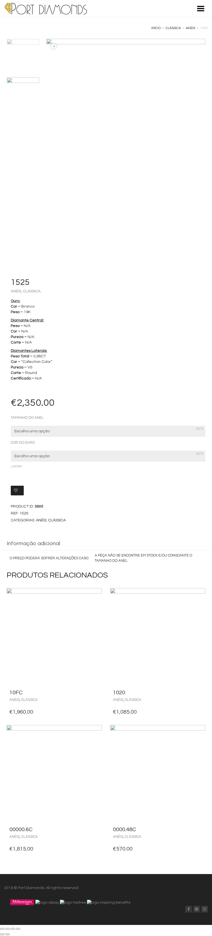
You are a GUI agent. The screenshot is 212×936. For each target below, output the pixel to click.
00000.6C (21, 829)
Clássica (173, 28)
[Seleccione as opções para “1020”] (200, 692)
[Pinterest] (196, 909)
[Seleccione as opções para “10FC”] (96, 692)
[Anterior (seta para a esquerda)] (2, 934)
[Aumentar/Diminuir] (18, 929)
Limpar (16, 466)
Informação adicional (33, 543)
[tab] (106, 544)
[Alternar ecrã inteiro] (12, 929)
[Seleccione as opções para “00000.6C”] (96, 829)
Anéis (190, 28)
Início (156, 28)
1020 (119, 692)
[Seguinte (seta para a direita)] (7, 934)
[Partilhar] (7, 929)
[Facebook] (188, 909)
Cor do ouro (23, 442)
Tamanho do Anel (27, 418)
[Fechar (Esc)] (2, 929)
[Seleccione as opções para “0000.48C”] (200, 829)
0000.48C (124, 829)
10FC (16, 692)
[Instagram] (204, 909)
